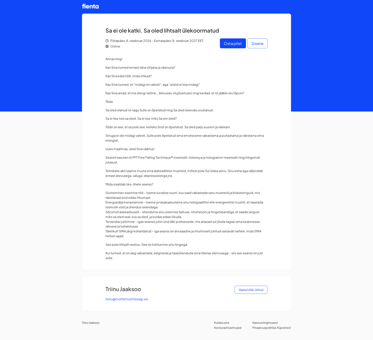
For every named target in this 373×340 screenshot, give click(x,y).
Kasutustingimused (265, 322)
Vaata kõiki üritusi (251, 290)
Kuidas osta (221, 322)
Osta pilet (233, 43)
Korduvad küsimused (227, 327)
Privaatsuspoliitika (264, 327)
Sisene (257, 43)
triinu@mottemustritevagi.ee (126, 299)
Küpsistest (284, 327)
